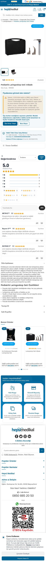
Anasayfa (5, 19)
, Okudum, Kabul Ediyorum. (19, 454)
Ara (41, 15)
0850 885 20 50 (23, 495)
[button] (18, 369)
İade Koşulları (6, 312)
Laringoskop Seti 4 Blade (33, 351)
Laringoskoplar (7, 21)
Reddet (29, 545)
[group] (23, 45)
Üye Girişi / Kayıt (10, 123)
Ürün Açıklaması (7, 263)
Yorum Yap (42, 157)
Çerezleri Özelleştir (23, 554)
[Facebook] (16, 436)
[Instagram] (25, 436)
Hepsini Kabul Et (23, 558)
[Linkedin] (29, 436)
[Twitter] (21, 436)
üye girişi (11, 365)
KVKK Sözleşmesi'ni (10, 454)
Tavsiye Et (5, 306)
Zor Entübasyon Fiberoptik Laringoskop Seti (9, 352)
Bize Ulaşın (24, 123)
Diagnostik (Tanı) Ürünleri (27, 19)
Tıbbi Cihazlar (14, 19)
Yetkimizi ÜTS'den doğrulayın (22, 139)
